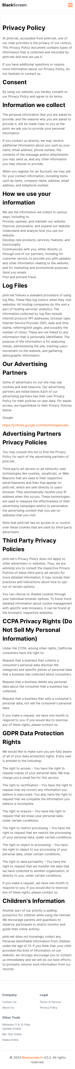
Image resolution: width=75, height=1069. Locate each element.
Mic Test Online (12, 1034)
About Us (8, 1007)
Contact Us (9, 1002)
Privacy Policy (49, 1007)
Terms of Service (50, 1002)
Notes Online (10, 1039)
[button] (70, 5)
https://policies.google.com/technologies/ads (35, 425)
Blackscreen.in (32, 1057)
